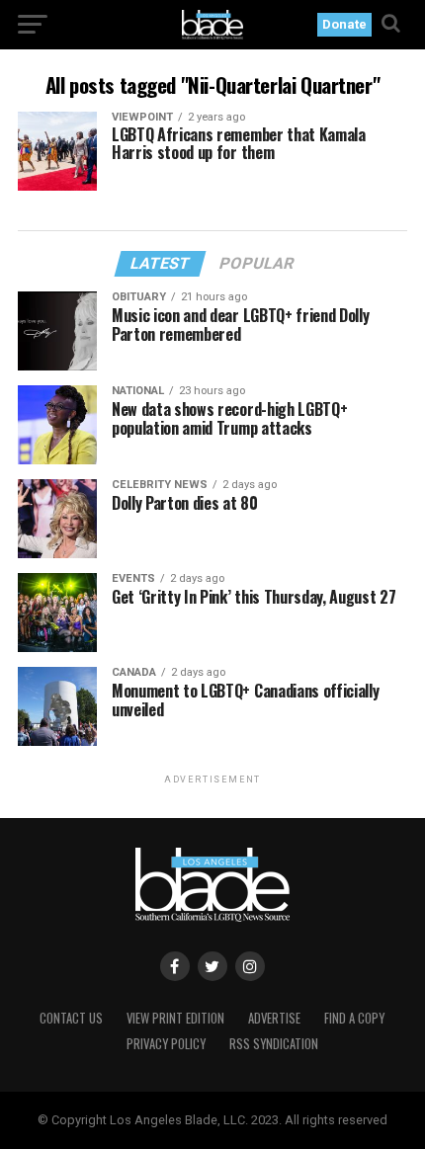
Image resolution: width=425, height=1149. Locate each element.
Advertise (274, 1018)
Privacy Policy (166, 1043)
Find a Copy (354, 1018)
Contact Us (71, 1018)
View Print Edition (175, 1018)
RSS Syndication (273, 1043)
